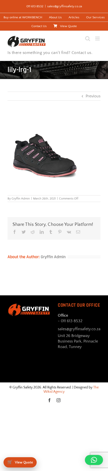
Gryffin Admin (21, 198)
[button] (94, 460)
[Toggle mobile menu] (97, 38)
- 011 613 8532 (70, 321)
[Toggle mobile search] (87, 38)
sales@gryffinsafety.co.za (64, 6)
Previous (93, 96)
